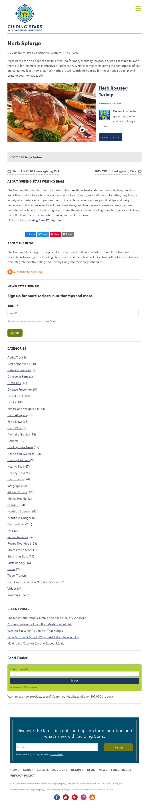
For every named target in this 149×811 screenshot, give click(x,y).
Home (14, 770)
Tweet (44, 234)
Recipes (77, 770)
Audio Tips (14, 357)
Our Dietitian (16, 524)
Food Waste (15, 428)
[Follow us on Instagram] (83, 800)
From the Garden (18, 434)
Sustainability (16, 563)
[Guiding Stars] (25, 30)
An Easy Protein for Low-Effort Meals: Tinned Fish (39, 624)
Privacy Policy (48, 320)
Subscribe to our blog (27, 272)
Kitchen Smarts (17, 492)
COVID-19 (14, 383)
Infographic (15, 486)
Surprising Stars (17, 556)
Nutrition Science (18, 511)
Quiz (10, 531)
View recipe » (110, 137)
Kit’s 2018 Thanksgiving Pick (115, 171)
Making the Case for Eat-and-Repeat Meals (35, 643)
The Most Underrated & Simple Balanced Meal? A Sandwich (46, 618)
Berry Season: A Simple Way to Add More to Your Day (43, 637)
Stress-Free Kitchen (20, 550)
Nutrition (13, 505)
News (103, 770)
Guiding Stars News (20, 447)
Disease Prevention (20, 389)
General (12, 441)
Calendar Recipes (19, 370)
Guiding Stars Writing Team (58, 52)
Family (11, 402)
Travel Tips (14, 575)
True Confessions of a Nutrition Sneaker (33, 582)
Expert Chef (15, 396)
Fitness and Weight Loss (23, 409)
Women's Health (18, 595)
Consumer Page (18, 376)
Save (56, 234)
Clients (43, 770)
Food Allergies (17, 415)
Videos (12, 588)
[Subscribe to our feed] (92, 800)
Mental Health (16, 498)
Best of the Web (17, 364)
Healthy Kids (15, 466)
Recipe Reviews (33, 157)
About (28, 770)
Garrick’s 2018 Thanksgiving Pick (36, 171)
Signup (15, 332)
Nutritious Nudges (19, 518)
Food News (14, 421)
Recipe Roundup (18, 543)
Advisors (60, 770)
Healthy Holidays (18, 460)
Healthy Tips (15, 473)
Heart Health (15, 479)
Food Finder (17, 658)
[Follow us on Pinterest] (74, 800)
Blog (91, 770)
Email (69, 234)
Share (32, 234)
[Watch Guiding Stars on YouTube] (65, 800)
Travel (11, 569)
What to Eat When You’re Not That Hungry (35, 630)
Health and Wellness (20, 454)
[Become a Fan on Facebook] (56, 800)
